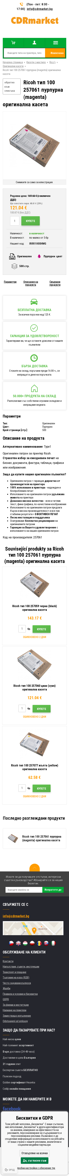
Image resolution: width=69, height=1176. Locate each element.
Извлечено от (57, 54)
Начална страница (13, 62)
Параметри (10, 281)
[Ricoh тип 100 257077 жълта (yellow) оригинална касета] (34, 744)
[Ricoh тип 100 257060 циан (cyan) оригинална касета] (34, 664)
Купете (30, 221)
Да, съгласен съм (34, 1160)
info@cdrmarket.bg (40, 9)
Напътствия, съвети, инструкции (21, 966)
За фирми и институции (16, 1005)
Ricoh (52, 62)
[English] (18, 943)
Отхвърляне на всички (35, 1153)
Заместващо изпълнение (17, 1015)
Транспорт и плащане (14, 972)
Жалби (6, 988)
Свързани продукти (55, 283)
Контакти (8, 961)
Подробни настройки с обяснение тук (34, 1168)
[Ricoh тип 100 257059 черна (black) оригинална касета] (34, 585)
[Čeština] (11, 943)
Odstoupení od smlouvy (15, 1021)
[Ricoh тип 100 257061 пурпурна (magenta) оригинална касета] (34, 146)
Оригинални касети (13, 66)
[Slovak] (46, 943)
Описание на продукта (30, 283)
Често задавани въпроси (17, 983)
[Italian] (53, 943)
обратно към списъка (9, 86)
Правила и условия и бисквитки (20, 994)
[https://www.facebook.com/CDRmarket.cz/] (12, 1108)
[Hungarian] (25, 943)
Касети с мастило (36, 62)
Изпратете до (53, 889)
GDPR (6, 999)
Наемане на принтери (14, 1010)
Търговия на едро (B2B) (16, 977)
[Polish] (32, 943)
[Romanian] (39, 943)
